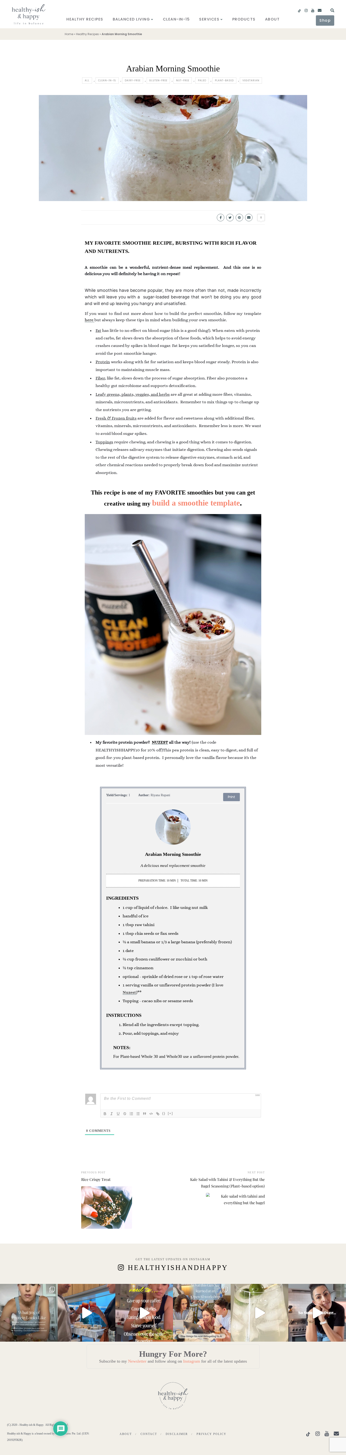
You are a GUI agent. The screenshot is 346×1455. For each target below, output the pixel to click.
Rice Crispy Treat (96, 1179)
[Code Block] (151, 1114)
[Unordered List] (138, 1114)
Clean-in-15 (107, 80)
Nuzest (129, 992)
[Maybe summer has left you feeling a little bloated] (317, 1313)
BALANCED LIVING (131, 19)
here (89, 319)
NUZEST (160, 742)
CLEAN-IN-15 (176, 19)
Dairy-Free (133, 80)
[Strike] (124, 1114)
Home (69, 34)
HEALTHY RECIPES (84, 19)
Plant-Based (224, 80)
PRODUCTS (244, 19)
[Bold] (105, 1114)
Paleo (202, 80)
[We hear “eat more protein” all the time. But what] (29, 1313)
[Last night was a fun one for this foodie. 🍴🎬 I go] (86, 1313)
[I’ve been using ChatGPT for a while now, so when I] (202, 1313)
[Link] (157, 1114)
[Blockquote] (144, 1114)
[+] (170, 1113)
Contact (149, 1434)
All (87, 80)
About (126, 1434)
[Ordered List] (131, 1114)
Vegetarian (250, 80)
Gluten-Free (158, 80)
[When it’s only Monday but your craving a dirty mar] (259, 1313)
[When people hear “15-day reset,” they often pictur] (144, 1313)
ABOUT (272, 19)
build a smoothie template (196, 503)
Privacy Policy (211, 1434)
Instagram (191, 1361)
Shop (325, 20)
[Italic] (111, 1114)
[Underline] (118, 1114)
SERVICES (209, 19)
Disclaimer (177, 1434)
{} (163, 1113)
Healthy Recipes (87, 34)
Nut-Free (182, 80)
